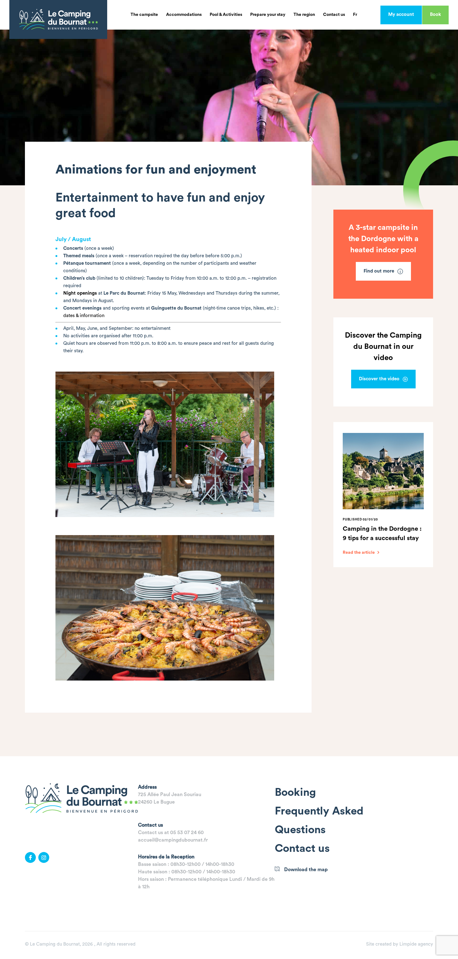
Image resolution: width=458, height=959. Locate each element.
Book (435, 14)
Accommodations (184, 14)
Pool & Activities (226, 14)
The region (304, 14)
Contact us (334, 14)
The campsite (144, 14)
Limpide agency (416, 944)
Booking (295, 792)
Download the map (306, 869)
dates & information (83, 315)
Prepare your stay (267, 14)
